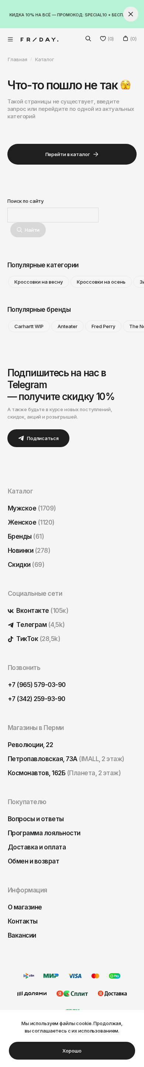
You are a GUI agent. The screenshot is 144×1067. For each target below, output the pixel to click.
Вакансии (22, 935)
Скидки (26, 564)
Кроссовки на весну (38, 282)
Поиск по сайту (25, 201)
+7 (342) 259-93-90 (36, 699)
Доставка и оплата (37, 847)
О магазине (25, 907)
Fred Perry (103, 326)
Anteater (68, 326)
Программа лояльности (44, 833)
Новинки (29, 550)
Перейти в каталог (67, 154)
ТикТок (37, 638)
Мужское (32, 508)
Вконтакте (41, 610)
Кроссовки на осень (101, 282)
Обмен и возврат (33, 861)
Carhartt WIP (29, 326)
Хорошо (71, 1051)
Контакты (23, 921)
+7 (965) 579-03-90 (37, 684)
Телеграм (40, 624)
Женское (31, 522)
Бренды (26, 536)
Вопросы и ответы (36, 819)
